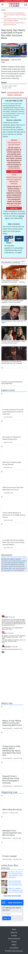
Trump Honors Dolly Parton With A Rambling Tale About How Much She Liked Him (11, 750)
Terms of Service (20, 568)
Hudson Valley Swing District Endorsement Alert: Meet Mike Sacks (15, 883)
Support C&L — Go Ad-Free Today (14, 1)
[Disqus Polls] (14, 592)
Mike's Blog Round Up (12, 809)
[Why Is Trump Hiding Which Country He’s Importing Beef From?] (12, 712)
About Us (14, 932)
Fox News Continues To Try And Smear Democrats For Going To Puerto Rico (12, 412)
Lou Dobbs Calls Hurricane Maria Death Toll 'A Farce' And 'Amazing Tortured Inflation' (13, 542)
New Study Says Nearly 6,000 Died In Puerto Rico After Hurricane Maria (13, 34)
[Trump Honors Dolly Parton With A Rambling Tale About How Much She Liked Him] (12, 738)
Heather (6, 60)
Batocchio (5, 812)
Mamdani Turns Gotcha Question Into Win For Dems (11, 832)
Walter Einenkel (6, 838)
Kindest (8, 243)
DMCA (14, 945)
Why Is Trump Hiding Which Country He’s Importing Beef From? (12, 722)
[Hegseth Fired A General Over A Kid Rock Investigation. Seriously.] (12, 768)
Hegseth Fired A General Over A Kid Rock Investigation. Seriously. (10, 779)
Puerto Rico (17, 95)
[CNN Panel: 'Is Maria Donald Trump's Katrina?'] (14, 453)
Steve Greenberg (6, 859)
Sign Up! (7, 918)
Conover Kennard (7, 758)
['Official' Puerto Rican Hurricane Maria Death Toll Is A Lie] (14, 478)
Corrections (14, 948)
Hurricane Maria (13, 92)
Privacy (14, 942)
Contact (14, 935)
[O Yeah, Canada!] (12, 848)
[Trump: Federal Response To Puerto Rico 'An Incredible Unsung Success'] (14, 503)
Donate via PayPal (19, 238)
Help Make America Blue (12, 896)
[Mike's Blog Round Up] (12, 801)
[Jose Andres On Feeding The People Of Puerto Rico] (14, 427)
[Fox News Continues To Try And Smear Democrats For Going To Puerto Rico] (14, 400)
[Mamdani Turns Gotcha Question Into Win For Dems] (12, 822)
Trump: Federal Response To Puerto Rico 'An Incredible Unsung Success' (13, 515)
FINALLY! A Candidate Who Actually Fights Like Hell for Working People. (16, 890)
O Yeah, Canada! (9, 856)
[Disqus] (14, 633)
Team (14, 929)
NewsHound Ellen (7, 728)
